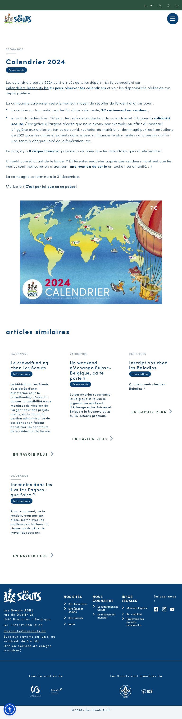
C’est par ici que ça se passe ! (51, 186)
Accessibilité (134, 614)
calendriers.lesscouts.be (27, 87)
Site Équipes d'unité (75, 610)
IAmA (71, 624)
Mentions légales (137, 608)
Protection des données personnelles (135, 622)
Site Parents (75, 617)
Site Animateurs (77, 604)
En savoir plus (30, 454)
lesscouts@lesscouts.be (25, 631)
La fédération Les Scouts (107, 608)
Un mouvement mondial (106, 616)
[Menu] (172, 18)
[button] (10, 709)
